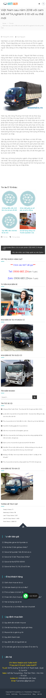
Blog (34, 694)
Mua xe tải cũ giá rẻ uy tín (13, 632)
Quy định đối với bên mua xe (15, 623)
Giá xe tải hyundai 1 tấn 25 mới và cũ (17, 552)
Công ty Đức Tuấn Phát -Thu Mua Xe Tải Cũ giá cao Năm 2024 (22, 409)
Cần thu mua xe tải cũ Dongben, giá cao (15, 430)
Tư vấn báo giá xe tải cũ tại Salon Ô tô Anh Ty (21, 647)
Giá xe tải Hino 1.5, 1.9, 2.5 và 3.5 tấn (17, 567)
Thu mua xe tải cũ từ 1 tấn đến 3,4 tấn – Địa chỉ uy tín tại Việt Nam (23, 421)
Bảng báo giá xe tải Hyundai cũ (16, 542)
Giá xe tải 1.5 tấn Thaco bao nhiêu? (17, 557)
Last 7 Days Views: (9, 515)
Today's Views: (7, 509)
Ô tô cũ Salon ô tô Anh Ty (13, 592)
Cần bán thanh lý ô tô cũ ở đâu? (16, 587)
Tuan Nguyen (21, 37)
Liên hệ (39, 694)
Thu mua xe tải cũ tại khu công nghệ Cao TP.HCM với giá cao (22, 462)
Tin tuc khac (16, 237)
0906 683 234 (22, 278)
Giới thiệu (14, 694)
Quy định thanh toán (12, 637)
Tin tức (11, 23)
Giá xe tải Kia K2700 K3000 (14, 562)
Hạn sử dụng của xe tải (13, 602)
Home (8, 694)
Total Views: (7, 521)
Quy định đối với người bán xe (15, 642)
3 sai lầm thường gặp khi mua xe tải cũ (15, 426)
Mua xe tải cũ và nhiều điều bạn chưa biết (19, 607)
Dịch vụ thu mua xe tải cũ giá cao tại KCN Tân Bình (19, 442)
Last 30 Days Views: (9, 518)
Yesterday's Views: (8, 512)
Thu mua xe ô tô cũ (25, 694)
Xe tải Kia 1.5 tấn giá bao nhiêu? (16, 547)
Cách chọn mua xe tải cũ (13, 583)
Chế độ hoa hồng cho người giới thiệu (18, 627)
